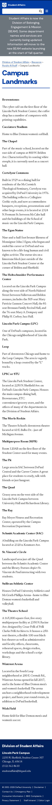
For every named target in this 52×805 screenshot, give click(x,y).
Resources (36, 62)
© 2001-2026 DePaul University (16, 787)
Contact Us (7, 791)
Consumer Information (12, 796)
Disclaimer (39, 787)
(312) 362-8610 (10, 766)
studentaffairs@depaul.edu (16, 771)
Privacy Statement (10, 800)
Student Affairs (16, 4)
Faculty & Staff (9, 66)
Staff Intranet (30, 800)
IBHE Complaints (34, 796)
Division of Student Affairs (4, 5)
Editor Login (44, 800)
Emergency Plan (22, 791)
